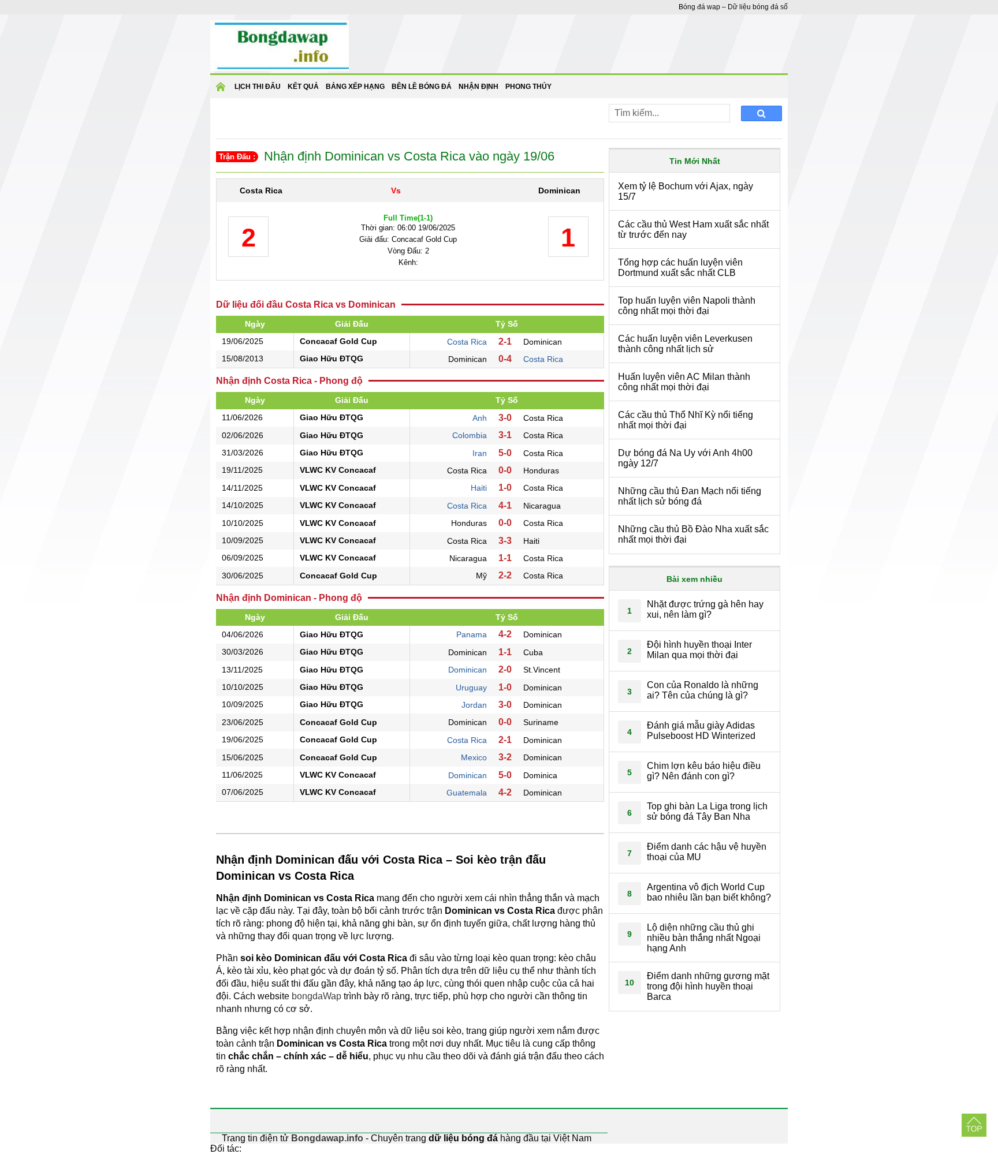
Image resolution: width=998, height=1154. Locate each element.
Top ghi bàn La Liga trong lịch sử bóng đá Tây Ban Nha (707, 811)
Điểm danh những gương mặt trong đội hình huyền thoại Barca (708, 986)
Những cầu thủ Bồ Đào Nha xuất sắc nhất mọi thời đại (693, 534)
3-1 (505, 435)
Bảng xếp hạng (355, 87)
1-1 (505, 558)
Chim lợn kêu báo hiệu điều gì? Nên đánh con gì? (704, 771)
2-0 (505, 669)
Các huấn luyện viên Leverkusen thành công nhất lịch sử (685, 344)
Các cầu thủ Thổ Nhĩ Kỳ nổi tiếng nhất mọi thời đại (685, 420)
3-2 (505, 757)
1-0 (505, 487)
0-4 (505, 359)
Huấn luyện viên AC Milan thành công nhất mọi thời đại (684, 382)
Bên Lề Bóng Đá (422, 87)
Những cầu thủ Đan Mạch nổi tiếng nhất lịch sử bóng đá (689, 496)
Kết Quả (303, 87)
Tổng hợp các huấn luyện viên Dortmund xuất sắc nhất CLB (680, 267)
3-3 (505, 541)
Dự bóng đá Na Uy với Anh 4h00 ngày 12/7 (685, 458)
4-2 (505, 634)
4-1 (505, 505)
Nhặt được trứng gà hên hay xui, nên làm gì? (705, 609)
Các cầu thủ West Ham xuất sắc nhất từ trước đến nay (693, 229)
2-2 (505, 575)
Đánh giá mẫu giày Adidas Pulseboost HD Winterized (701, 730)
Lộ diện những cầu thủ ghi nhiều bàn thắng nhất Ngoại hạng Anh (704, 938)
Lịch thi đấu (257, 87)
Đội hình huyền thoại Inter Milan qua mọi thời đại (699, 650)
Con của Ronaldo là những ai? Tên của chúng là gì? (702, 690)
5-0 (505, 453)
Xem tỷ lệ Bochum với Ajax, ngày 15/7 (685, 191)
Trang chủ (222, 90)
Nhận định (478, 87)
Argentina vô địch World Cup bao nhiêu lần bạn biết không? (709, 892)
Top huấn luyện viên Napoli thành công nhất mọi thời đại (686, 306)
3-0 (505, 418)
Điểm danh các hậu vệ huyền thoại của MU (706, 852)
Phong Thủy (528, 87)
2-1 (505, 341)
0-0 (505, 470)
